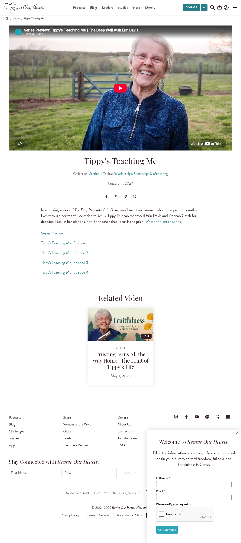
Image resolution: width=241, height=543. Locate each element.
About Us (124, 424)
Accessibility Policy (129, 514)
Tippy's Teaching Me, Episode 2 (64, 253)
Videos (16, 19)
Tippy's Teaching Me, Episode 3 (64, 263)
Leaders (107, 7)
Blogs (94, 7)
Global (67, 431)
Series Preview (52, 233)
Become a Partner (75, 445)
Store (136, 7)
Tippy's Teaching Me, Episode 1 (64, 243)
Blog (12, 424)
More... (150, 7)
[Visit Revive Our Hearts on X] (218, 417)
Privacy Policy (70, 514)
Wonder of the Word (77, 424)
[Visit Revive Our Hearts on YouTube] (197, 417)
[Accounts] (226, 7)
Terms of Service (98, 514)
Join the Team (127, 438)
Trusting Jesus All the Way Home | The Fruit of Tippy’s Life (120, 361)
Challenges (16, 431)
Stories (94, 173)
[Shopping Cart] (219, 7)
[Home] (6, 18)
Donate (191, 7)
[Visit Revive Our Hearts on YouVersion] (228, 417)
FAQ (121, 445)
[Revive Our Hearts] (24, 7)
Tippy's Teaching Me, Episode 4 (64, 272)
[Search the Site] (212, 7)
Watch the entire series (163, 221)
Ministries (130, 507)
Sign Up (130, 473)
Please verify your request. (173, 504)
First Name (19, 472)
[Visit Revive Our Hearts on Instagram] (176, 417)
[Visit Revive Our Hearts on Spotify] (207, 417)
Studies (122, 7)
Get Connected (167, 529)
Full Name (163, 478)
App (12, 445)
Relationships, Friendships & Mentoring (141, 173)
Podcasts (79, 7)
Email (68, 472)
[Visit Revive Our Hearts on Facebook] (186, 417)
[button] (233, 7)
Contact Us (125, 431)
